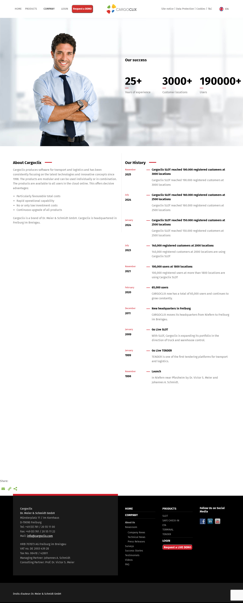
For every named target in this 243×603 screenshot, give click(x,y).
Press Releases (136, 541)
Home (18, 8)
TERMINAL (167, 529)
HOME (129, 508)
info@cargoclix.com (40, 536)
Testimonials (132, 555)
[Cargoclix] (121, 9)
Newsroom (131, 527)
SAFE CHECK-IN (170, 520)
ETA (164, 525)
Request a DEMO (82, 8)
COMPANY (49, 8)
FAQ (127, 564)
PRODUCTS (31, 8)
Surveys (129, 546)
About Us (130, 522)
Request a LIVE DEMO (177, 547)
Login (64, 8)
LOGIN (166, 540)
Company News (136, 532)
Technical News (136, 537)
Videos (129, 559)
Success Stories (134, 550)
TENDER (166, 534)
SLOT (165, 515)
